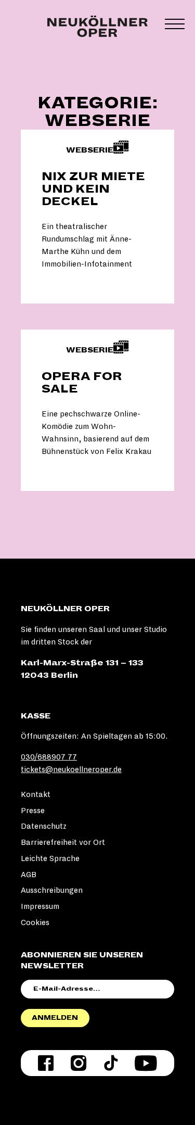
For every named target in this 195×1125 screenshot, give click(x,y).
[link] (97, 217)
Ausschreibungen (52, 890)
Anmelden (55, 1017)
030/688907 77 (49, 757)
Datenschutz (44, 826)
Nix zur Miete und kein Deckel (93, 189)
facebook (46, 1063)
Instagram (78, 1063)
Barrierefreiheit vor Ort (63, 842)
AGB (28, 874)
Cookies (35, 922)
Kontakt (35, 794)
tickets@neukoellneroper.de (71, 769)
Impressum (40, 906)
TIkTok (111, 1063)
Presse (33, 810)
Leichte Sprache (50, 858)
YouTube (146, 1063)
